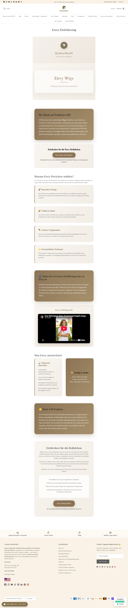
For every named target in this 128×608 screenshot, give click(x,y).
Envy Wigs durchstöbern (64, 155)
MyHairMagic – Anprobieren (39, 16)
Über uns (61, 548)
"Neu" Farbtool (55, 16)
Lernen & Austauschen (106, 16)
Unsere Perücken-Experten (66, 567)
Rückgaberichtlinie (63, 554)
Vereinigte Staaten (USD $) (110, 2)
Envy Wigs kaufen (64, 503)
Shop (72, 16)
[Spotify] (18, 1)
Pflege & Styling (92, 16)
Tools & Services (120, 16)
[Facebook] (4, 1)
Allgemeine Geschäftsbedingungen (68, 559)
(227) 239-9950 (69, 21)
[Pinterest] (14, 1)
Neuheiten (65, 16)
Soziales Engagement (64, 573)
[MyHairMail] (64, 8)
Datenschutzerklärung (64, 551)
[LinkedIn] (16, 1)
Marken (27, 16)
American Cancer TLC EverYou (67, 570)
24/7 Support (58, 21)
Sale (20, 16)
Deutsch (121, 2)
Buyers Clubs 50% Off (9, 16)
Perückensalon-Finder (64, 565)
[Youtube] (9, 1)
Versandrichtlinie (63, 556)
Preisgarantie (80, 16)
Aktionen (61, 562)
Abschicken (103, 561)
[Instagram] (6, 1)
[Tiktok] (11, 1)
